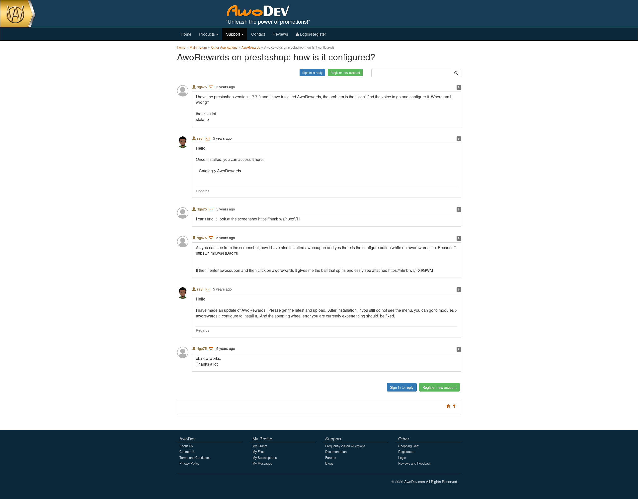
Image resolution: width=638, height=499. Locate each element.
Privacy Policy (189, 463)
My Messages (262, 463)
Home (186, 34)
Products (207, 34)
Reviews (280, 34)
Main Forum (198, 47)
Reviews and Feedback (414, 463)
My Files (258, 451)
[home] (262, 10)
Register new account (345, 72)
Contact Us (187, 451)
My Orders (259, 445)
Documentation (336, 451)
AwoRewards (250, 47)
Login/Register (312, 34)
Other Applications (224, 47)
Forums (330, 457)
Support (233, 34)
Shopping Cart (408, 445)
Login (402, 457)
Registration (406, 451)
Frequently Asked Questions (345, 445)
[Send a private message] (211, 86)
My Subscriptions (264, 457)
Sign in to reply (312, 72)
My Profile (262, 438)
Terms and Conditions (194, 457)
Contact (258, 34)
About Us (186, 445)
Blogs (329, 463)
